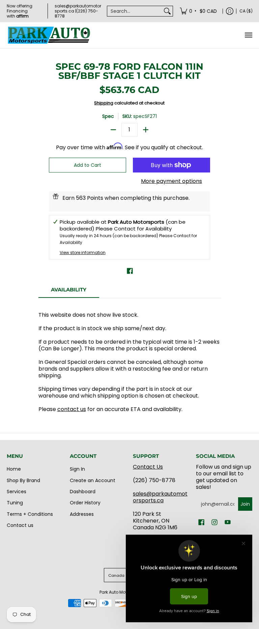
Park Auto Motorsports (121, 592)
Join (245, 504)
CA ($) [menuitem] (246, 11)
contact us (71, 409)
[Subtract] (113, 129)
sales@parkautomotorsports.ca (160, 497)
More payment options (171, 181)
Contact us (20, 525)
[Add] (146, 129)
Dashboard (82, 491)
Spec (108, 116)
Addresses (82, 514)
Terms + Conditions (30, 514)
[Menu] (248, 35)
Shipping (103, 103)
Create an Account (92, 480)
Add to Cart (87, 165)
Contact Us (148, 467)
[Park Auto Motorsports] (49, 35)
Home (14, 469)
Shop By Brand (23, 480)
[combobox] (134, 11)
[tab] (68, 291)
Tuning (15, 502)
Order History (85, 502)
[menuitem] (199, 11)
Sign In (77, 469)
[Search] (167, 11)
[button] (130, 271)
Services (16, 491)
